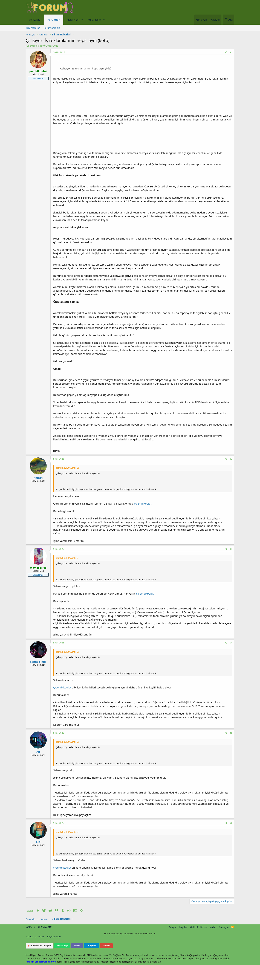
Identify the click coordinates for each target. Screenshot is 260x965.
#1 (231, 52)
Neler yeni (73, 19)
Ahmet (38, 477)
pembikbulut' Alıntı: (66, 467)
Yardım (212, 927)
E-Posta (106, 945)
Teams (77, 945)
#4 (231, 642)
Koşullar (183, 927)
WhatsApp (62, 945)
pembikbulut (35, 45)
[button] (82, 20)
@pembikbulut (142, 503)
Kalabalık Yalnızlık (35, 936)
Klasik (32, 927)
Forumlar (53, 19)
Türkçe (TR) (46, 927)
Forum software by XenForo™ (130, 933)
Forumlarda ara (52, 27)
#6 (231, 823)
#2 (231, 458)
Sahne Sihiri (38, 661)
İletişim (173, 927)
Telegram (91, 945)
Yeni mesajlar (33, 27)
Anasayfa (34, 19)
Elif (38, 841)
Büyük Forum (54, 936)
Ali (38, 751)
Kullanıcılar (94, 19)
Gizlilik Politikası (198, 927)
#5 (231, 732)
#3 (231, 548)
